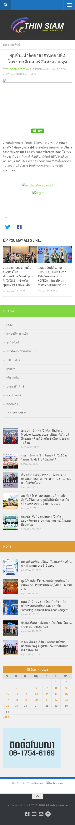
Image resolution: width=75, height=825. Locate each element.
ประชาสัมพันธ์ (11, 44)
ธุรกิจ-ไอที (13, 342)
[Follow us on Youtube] (34, 814)
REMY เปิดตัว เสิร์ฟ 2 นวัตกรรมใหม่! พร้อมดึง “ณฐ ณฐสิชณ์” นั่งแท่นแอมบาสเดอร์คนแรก (44, 646)
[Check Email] (41, 814)
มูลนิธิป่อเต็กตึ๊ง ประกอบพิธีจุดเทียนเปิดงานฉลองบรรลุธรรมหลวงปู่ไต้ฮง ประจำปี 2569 (46, 585)
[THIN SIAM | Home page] (37, 24)
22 (56, 699)
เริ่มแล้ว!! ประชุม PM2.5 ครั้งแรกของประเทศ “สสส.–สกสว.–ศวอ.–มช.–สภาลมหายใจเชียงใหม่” (46, 479)
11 (16, 694)
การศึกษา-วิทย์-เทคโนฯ (21, 351)
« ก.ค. (6, 717)
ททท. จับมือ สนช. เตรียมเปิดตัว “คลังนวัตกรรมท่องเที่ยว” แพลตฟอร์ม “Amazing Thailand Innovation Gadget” (44, 606)
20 (36, 699)
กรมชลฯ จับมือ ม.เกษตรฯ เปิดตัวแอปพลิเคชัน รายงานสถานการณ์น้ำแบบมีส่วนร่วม (46, 520)
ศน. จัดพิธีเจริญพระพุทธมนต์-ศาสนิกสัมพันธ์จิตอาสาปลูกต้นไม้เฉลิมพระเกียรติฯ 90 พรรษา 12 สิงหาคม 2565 (45, 499)
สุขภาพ (10, 369)
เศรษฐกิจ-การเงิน (17, 333)
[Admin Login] (48, 814)
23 (66, 699)
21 (46, 699)
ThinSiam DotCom (17, 69)
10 (7, 694)
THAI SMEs (13, 360)
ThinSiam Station (16, 413)
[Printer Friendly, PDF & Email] (37, 131)
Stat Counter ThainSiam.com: (29, 783)
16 (66, 694)
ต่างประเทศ (13, 395)
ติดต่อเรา (12, 404)
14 (46, 694)
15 (56, 694)
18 (16, 699)
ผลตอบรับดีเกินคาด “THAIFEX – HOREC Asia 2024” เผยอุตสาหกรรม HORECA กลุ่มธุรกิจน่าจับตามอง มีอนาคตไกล (52, 276)
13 (36, 694)
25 (16, 705)
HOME (10, 325)
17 (7, 699)
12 (25, 694)
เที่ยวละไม (12, 377)
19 (25, 699)
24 (7, 705)
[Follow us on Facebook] (27, 814)
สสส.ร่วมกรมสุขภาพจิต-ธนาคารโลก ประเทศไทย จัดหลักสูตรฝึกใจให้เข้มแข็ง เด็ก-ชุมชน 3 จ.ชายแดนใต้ (18, 276)
